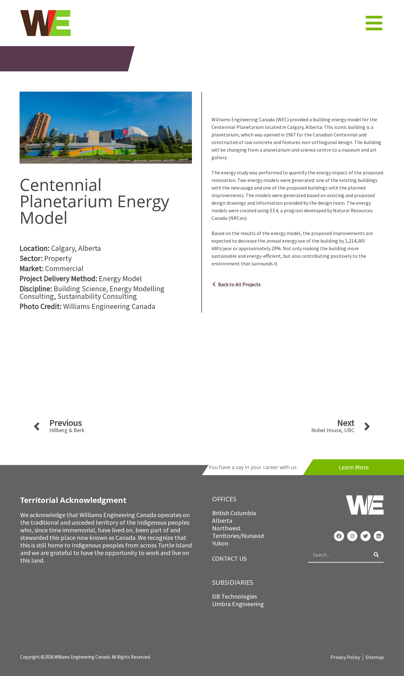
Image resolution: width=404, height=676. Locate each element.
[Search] (376, 554)
